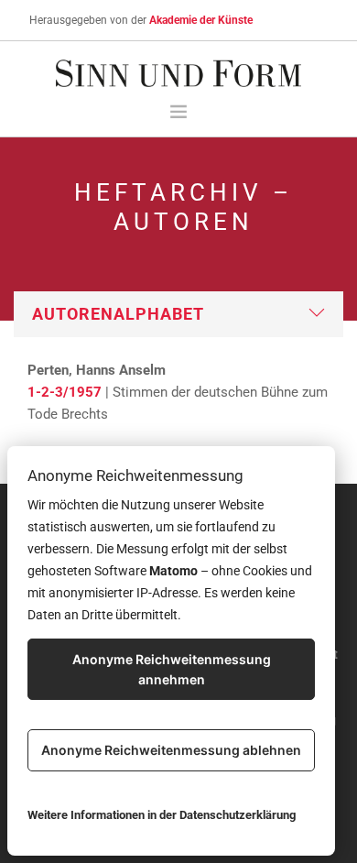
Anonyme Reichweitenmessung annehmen (171, 669)
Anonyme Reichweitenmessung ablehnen (171, 750)
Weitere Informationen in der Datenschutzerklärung (161, 815)
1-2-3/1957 (64, 392)
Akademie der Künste (201, 20)
